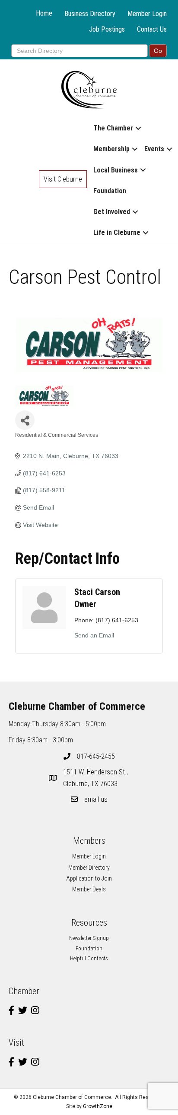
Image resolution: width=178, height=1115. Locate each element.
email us (96, 799)
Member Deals (89, 889)
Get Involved (111, 212)
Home (44, 13)
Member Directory (89, 867)
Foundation (109, 191)
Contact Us (152, 29)
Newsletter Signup (89, 938)
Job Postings (107, 29)
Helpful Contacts (89, 958)
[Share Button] (25, 420)
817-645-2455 (96, 756)
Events (154, 149)
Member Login (147, 14)
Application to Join (89, 878)
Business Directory (89, 14)
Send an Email (94, 635)
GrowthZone (97, 1106)
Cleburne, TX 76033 (96, 778)
